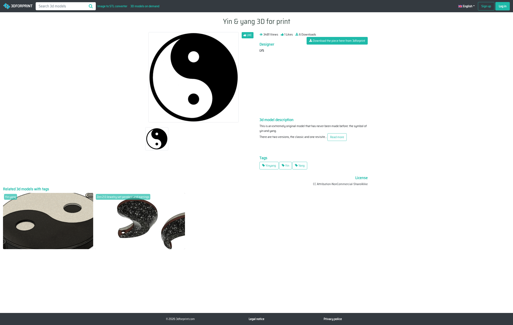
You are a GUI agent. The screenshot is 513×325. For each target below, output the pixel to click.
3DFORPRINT (21, 6)
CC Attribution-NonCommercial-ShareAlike (340, 183)
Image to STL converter (112, 6)
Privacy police (333, 318)
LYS (262, 50)
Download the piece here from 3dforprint (338, 40)
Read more (337, 137)
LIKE (249, 35)
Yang (301, 165)
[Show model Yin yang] (48, 220)
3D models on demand (144, 6)
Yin (287, 165)
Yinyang (270, 165)
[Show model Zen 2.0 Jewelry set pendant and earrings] (140, 220)
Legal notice (256, 318)
